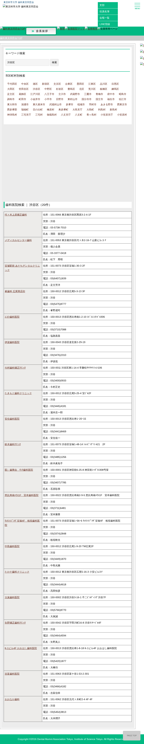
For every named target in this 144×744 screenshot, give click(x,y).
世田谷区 (24, 89)
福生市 (111, 99)
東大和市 (12, 104)
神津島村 (12, 114)
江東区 (92, 83)
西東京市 (122, 104)
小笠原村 (122, 114)
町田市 (22, 99)
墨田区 (80, 83)
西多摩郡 (12, 109)
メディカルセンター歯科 (18, 240)
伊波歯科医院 (12, 342)
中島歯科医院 (12, 546)
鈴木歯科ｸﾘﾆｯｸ (13, 444)
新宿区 (45, 83)
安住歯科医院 (12, 418)
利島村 (102, 109)
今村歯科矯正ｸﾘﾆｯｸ (15, 367)
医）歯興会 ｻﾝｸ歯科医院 (19, 469)
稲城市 (81, 104)
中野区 (48, 89)
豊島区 (71, 89)
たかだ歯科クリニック (17, 571)
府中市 (111, 94)
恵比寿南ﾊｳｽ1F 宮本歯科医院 (21, 495)
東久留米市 (39, 104)
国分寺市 (86, 99)
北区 (81, 89)
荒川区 (92, 89)
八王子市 (49, 94)
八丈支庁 (66, 114)
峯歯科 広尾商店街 (15, 291)
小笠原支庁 (107, 114)
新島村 (113, 109)
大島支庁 (77, 109)
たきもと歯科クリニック (18, 393)
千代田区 (12, 83)
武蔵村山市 (55, 104)
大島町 (90, 109)
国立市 (99, 99)
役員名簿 (104, 11)
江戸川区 (35, 94)
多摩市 (69, 104)
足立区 (11, 94)
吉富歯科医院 (12, 673)
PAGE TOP (132, 735)
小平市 (48, 99)
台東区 (69, 83)
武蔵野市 (75, 94)
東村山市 (72, 99)
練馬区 (115, 89)
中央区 (25, 83)
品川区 (103, 83)
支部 (102, 5)
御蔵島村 (52, 114)
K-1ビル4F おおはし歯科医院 (21, 648)
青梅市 (99, 94)
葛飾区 (22, 94)
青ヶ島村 (91, 114)
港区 (35, 83)
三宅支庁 (26, 114)
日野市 (59, 99)
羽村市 (92, 104)
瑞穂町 (25, 109)
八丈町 (78, 114)
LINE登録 (105, 24)
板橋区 (103, 89)
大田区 (11, 89)
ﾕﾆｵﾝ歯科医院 (12, 316)
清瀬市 (25, 104)
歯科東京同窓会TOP (11, 38)
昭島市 (122, 94)
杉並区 (59, 89)
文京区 (57, 83)
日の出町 (38, 109)
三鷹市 (87, 94)
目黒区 (115, 83)
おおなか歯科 (12, 699)
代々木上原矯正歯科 (16, 214)
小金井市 (35, 99)
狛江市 (122, 99)
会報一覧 (104, 17)
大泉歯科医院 (12, 597)
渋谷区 (36, 89)
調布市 (11, 99)
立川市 (62, 94)
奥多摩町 (63, 109)
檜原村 (50, 109)
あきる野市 (107, 104)
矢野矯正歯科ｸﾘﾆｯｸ (15, 622)
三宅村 (39, 114)
